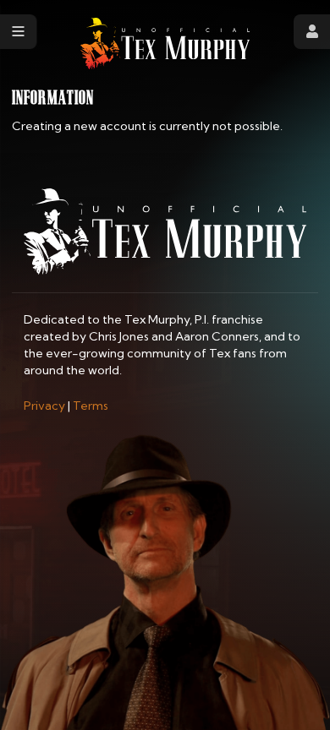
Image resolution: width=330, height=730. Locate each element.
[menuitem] (44, 405)
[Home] (165, 43)
